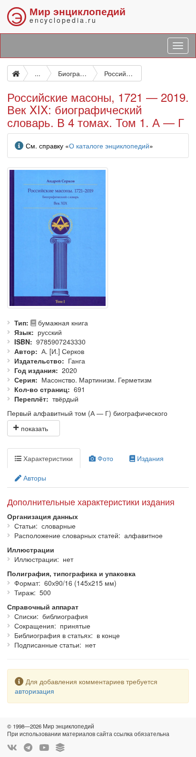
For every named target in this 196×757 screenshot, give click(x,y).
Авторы (33, 477)
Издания (149, 458)
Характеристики (47, 458)
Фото (104, 458)
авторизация (34, 691)
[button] (33, 428)
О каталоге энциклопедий (109, 145)
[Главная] (15, 73)
